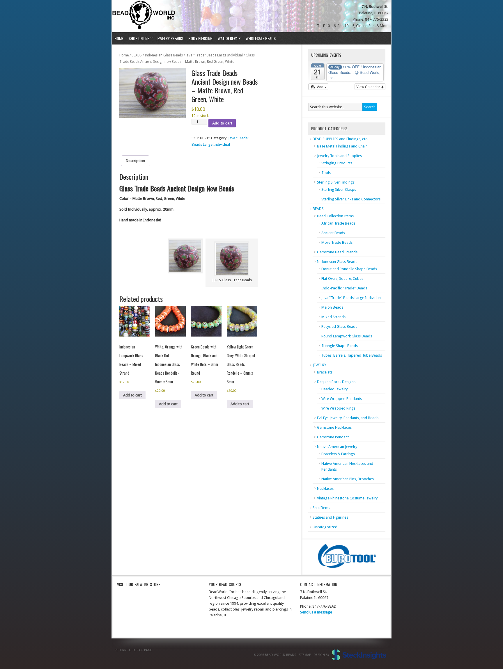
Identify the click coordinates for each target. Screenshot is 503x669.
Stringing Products (336, 163)
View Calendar (368, 86)
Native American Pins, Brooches (347, 479)
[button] (318, 87)
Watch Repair (229, 38)
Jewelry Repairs (169, 38)
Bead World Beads (144, 16)
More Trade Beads (337, 242)
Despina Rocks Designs (336, 382)
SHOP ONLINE (137, 38)
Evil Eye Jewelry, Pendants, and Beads (347, 418)
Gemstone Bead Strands (337, 252)
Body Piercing (200, 38)
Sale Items (321, 508)
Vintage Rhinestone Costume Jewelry (347, 498)
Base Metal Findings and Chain (342, 146)
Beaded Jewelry (334, 389)
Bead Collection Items (335, 216)
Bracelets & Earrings (338, 454)
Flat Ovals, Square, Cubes (342, 278)
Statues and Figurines (330, 517)
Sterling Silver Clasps (338, 189)
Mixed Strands (333, 317)
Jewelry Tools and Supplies (339, 156)
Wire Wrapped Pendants (341, 398)
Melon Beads (332, 307)
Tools (326, 172)
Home (118, 38)
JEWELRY (319, 365)
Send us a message (316, 612)
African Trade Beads (338, 223)
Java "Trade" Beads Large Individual (214, 55)
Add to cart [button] (132, 395)
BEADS (137, 55)
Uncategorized (325, 527)
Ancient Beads (333, 233)
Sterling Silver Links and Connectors (350, 199)
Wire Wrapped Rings (338, 408)
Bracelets (324, 372)
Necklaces (325, 488)
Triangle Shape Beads (339, 346)
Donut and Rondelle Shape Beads (349, 269)
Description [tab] (135, 161)
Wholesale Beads (261, 38)
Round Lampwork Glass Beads (346, 336)
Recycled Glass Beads (339, 326)
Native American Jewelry (337, 446)
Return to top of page (133, 650)
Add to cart (222, 123)
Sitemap (305, 655)
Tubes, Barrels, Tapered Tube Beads (351, 355)
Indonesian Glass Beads (164, 55)
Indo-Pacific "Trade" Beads (344, 288)
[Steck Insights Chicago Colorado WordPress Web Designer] (359, 655)
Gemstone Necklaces (334, 427)
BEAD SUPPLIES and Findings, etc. (340, 139)
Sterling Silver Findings (336, 182)
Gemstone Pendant (333, 437)
